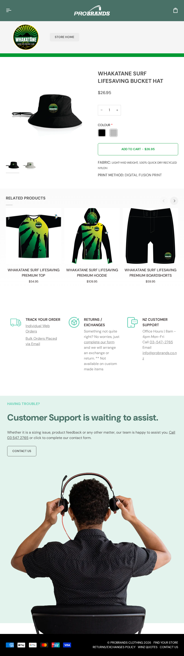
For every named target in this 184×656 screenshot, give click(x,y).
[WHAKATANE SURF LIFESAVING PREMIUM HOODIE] (92, 236)
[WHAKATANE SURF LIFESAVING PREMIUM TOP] (33, 236)
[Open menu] (12, 10)
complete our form (99, 342)
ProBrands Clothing (126, 643)
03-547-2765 (161, 342)
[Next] (174, 201)
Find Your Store (165, 643)
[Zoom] (49, 113)
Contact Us (21, 451)
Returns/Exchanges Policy (114, 647)
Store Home (64, 37)
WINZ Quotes (148, 647)
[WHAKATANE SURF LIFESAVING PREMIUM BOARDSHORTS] (150, 236)
